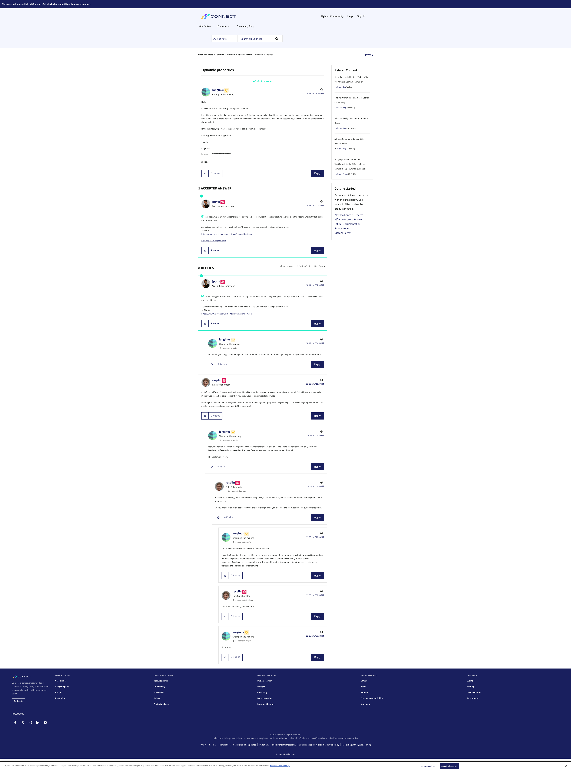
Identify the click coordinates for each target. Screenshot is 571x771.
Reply (317, 173)
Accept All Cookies (449, 766)
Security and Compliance (244, 744)
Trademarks (264, 744)
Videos (157, 698)
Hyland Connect (205, 54)
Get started (48, 4)
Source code (342, 228)
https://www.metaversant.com (215, 234)
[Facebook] (15, 722)
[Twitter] (22, 722)
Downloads (159, 692)
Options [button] (367, 54)
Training (470, 686)
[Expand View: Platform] (228, 26)
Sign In (361, 16)
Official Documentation (348, 224)
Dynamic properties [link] (264, 54)
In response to (229, 348)
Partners (364, 692)
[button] (205, 173)
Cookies (212, 744)
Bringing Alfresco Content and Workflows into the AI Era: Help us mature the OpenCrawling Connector (351, 164)
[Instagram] (30, 722)
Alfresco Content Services (220, 153)
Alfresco (231, 54)
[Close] (566, 765)
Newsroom (365, 704)
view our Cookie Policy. (280, 765)
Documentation (474, 692)
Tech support (473, 698)
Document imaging (266, 704)
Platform (220, 54)
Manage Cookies (428, 766)
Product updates (161, 704)
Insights (58, 692)
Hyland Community (332, 16)
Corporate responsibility (372, 698)
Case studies (60, 680)
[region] (285, 766)
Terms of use (224, 744)
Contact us (18, 701)
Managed (261, 686)
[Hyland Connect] (219, 16)
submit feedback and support (74, 4)
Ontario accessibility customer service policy (319, 744)
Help (350, 16)
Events (470, 680)
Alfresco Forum (245, 54)
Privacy (203, 744)
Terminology (159, 686)
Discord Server (343, 233)
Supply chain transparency (284, 744)
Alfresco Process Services (349, 219)
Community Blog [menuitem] (245, 26)
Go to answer (264, 81)
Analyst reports (62, 686)
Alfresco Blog (341, 87)
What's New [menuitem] (205, 26)
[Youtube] (45, 722)
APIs (206, 162)
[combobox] (260, 38)
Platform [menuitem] (222, 26)
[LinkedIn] (37, 722)
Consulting (262, 692)
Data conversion (264, 698)
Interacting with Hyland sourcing (356, 744)
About (363, 686)
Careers (364, 680)
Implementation (264, 680)
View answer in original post (213, 240)
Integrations (60, 698)
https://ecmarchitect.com (241, 234)
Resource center (161, 680)
